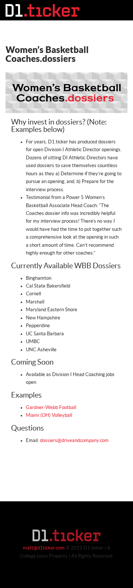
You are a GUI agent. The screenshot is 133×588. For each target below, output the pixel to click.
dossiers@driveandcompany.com (74, 440)
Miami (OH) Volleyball (49, 415)
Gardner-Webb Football (51, 407)
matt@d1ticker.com (44, 548)
